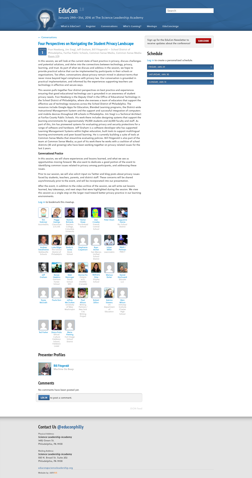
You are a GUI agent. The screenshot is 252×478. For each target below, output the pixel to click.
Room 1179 (53, 56)
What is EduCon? (71, 26)
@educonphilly (70, 427)
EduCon (71, 10)
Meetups (152, 26)
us (53, 472)
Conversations (109, 26)
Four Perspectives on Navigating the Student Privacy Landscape (86, 43)
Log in (41, 202)
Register (90, 26)
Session (42, 51)
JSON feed (136, 408)
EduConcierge (171, 26)
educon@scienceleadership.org (55, 468)
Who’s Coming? (132, 26)
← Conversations (47, 37)
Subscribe (203, 40)
